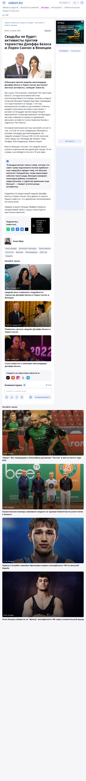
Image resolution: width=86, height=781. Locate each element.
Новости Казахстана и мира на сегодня (19, 23)
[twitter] (27, 229)
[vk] (22, 229)
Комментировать (42, 397)
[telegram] (13, 229)
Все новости (39, 23)
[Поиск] (82, 3)
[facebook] (17, 229)
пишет (11, 93)
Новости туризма (11, 25)
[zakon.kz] (15, 2)
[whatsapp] (8, 229)
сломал (28, 209)
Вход (49, 385)
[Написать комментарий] (28, 391)
